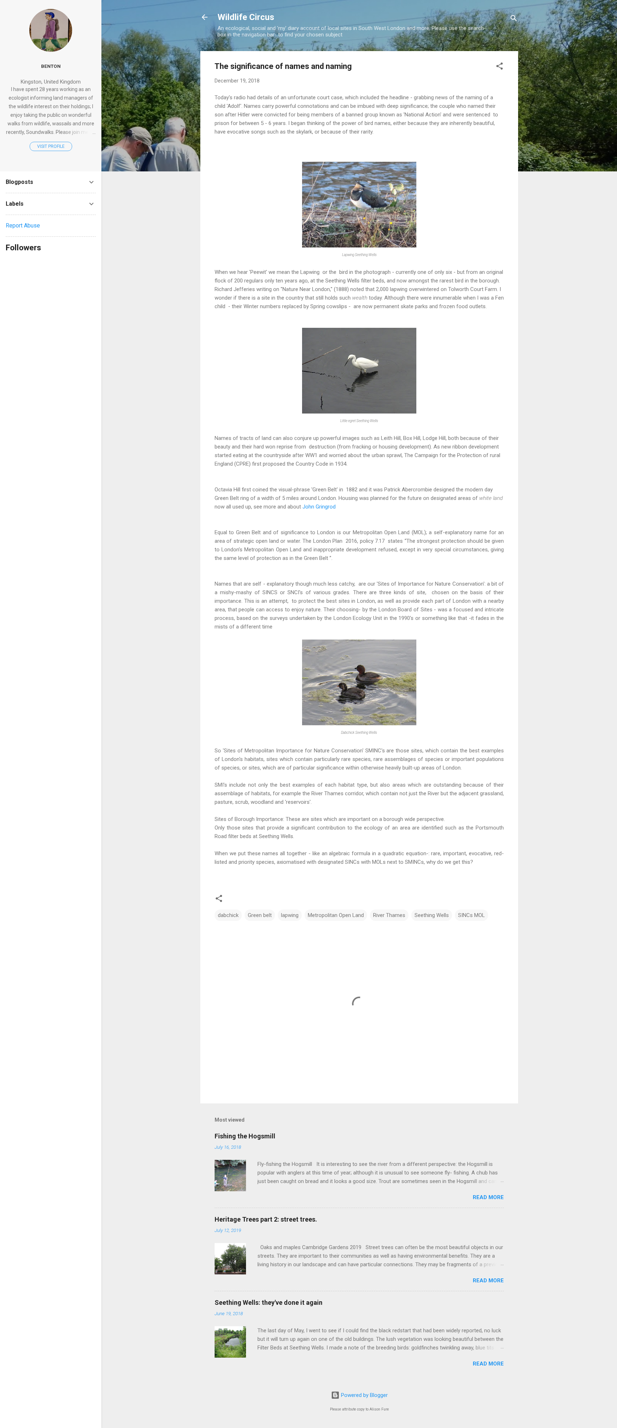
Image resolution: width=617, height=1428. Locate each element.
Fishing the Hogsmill (245, 1136)
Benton (51, 66)
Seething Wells (432, 915)
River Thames (389, 915)
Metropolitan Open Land (336, 915)
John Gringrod (319, 506)
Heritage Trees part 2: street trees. (266, 1219)
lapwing (290, 915)
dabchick (228, 915)
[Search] (514, 19)
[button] (499, 67)
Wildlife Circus (245, 17)
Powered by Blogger (364, 1395)
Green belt (260, 915)
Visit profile (51, 146)
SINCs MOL (471, 915)
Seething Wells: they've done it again (268, 1302)
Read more (488, 1197)
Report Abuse (23, 225)
